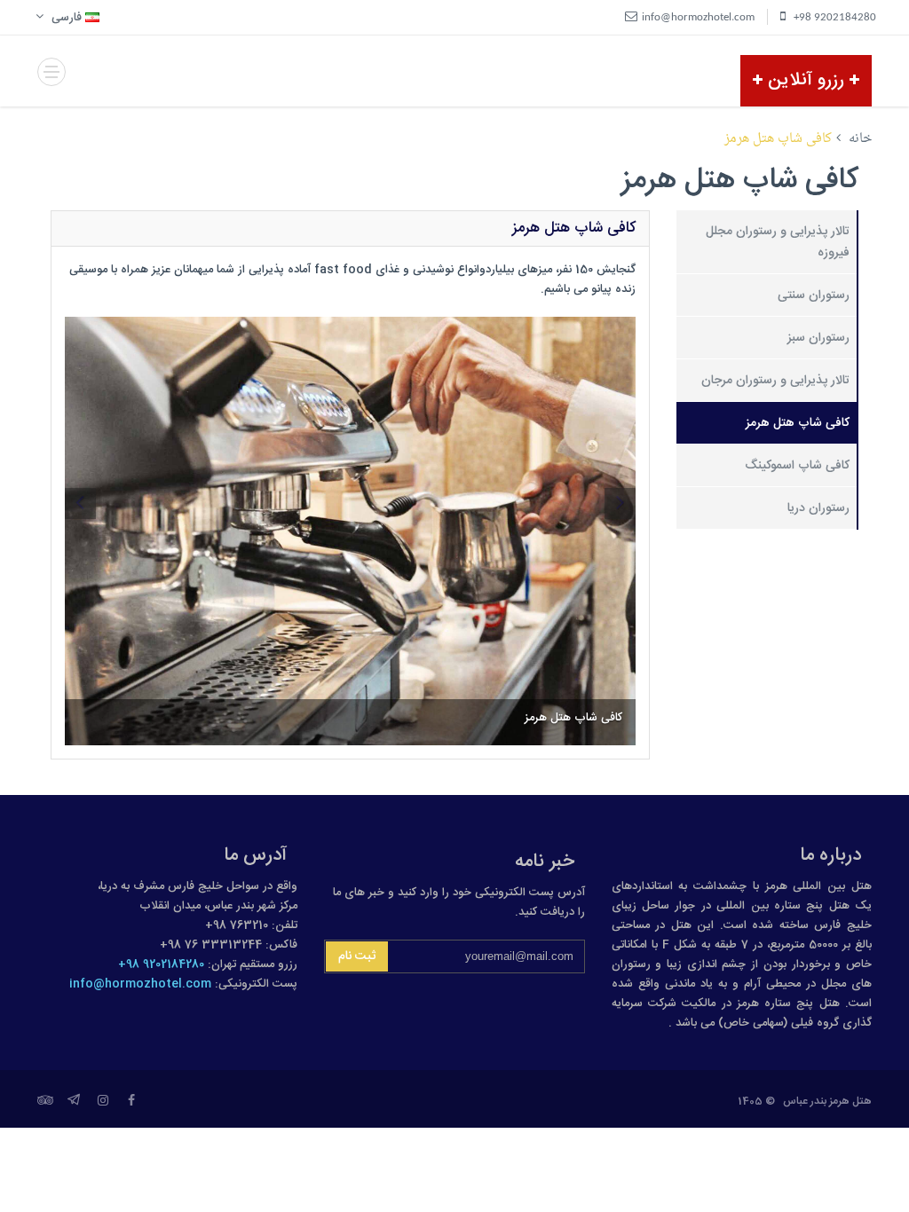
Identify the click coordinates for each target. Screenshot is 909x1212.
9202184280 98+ (161, 964)
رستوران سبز (818, 338)
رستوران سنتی (814, 295)
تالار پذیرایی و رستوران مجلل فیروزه (778, 242)
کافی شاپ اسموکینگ (797, 465)
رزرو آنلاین (806, 80)
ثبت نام (356, 956)
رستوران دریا (818, 508)
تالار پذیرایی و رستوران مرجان (775, 380)
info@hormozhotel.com (140, 984)
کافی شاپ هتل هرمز (798, 423)
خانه (860, 139)
